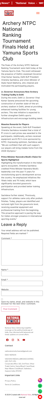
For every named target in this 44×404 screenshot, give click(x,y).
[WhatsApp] (40, 386)
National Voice (26, 395)
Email (4, 280)
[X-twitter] (18, 339)
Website (5, 289)
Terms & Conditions (12, 384)
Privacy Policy (10, 381)
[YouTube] (40, 397)
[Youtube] (23, 339)
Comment (6, 238)
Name (4, 270)
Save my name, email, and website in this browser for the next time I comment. (20, 303)
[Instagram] (12, 339)
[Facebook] (7, 339)
